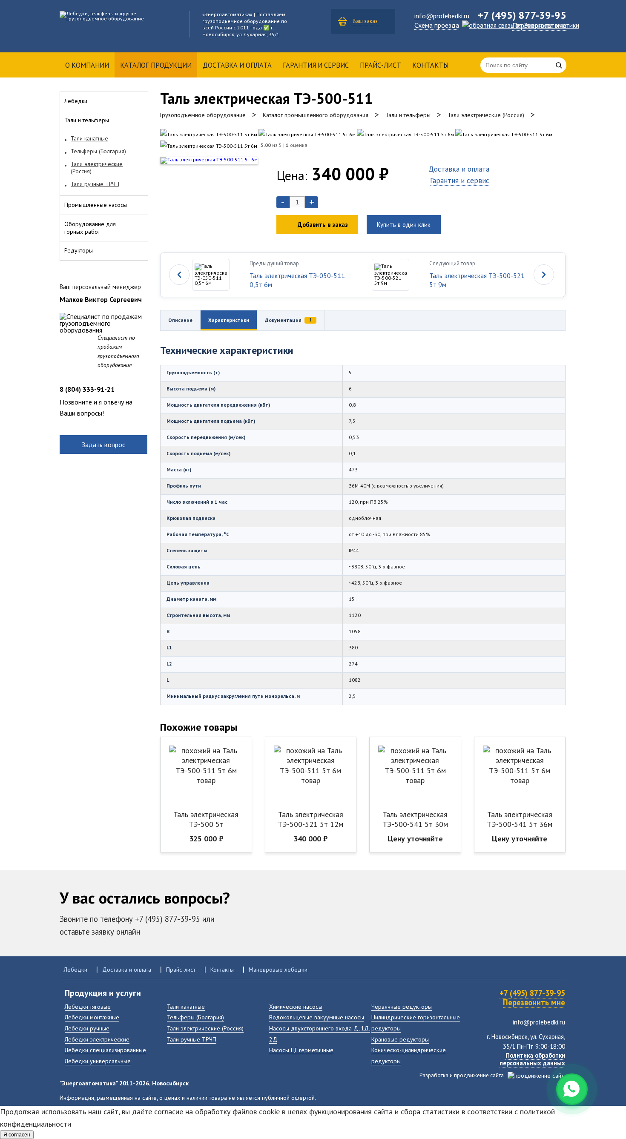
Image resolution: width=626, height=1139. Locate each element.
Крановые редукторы (400, 1039)
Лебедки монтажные (92, 1017)
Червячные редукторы (401, 1006)
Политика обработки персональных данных (532, 1059)
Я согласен (16, 1135)
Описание (180, 320)
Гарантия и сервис (316, 65)
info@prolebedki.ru (441, 15)
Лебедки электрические (97, 1039)
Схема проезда (436, 25)
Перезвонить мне (534, 1002)
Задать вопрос (103, 444)
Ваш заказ (365, 21)
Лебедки (75, 969)
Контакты (430, 65)
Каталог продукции (156, 65)
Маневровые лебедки (278, 969)
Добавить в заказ (323, 225)
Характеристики (228, 320)
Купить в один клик (404, 225)
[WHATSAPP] (571, 1089)
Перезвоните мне (539, 25)
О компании (87, 65)
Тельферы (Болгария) (195, 1017)
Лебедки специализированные (105, 1050)
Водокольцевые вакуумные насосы (316, 1017)
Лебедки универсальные (98, 1061)
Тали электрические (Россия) (205, 1028)
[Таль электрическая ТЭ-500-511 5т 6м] (208, 134)
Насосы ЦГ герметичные (301, 1050)
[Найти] (558, 65)
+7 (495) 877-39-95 (532, 993)
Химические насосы (295, 1006)
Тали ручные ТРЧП (191, 1039)
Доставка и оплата (237, 65)
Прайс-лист (380, 65)
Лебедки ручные (87, 1028)
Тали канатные (186, 1006)
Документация (288, 320)
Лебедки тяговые (88, 1006)
